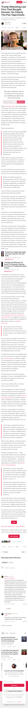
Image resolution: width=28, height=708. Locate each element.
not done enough (8, 358)
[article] (14, 642)
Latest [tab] (6, 633)
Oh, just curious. (5, 656)
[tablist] (7, 562)
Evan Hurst (10, 644)
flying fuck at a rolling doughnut (12, 464)
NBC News (11, 526)
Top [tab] (3, 633)
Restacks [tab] (11, 562)
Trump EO (4, 526)
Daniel (6, 576)
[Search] (25, 633)
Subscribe (19, 2)
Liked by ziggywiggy (10, 578)
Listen (24, 23)
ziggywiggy (7, 613)
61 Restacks (19, 541)
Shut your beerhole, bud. (7, 643)
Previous (6, 552)
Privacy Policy (19, 697)
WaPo (17, 526)
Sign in (25, 2)
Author (6, 615)
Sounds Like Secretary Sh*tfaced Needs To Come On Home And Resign (9, 639)
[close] (23, 664)
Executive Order (10, 106)
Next (23, 552)
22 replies (8, 608)
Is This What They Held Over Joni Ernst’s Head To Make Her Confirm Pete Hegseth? (10, 652)
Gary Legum (7, 22)
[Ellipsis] (26, 576)
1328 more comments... (6, 625)
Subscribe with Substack (15, 691)
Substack (6, 705)
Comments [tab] (4, 562)
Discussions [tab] (12, 633)
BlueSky (22, 526)
